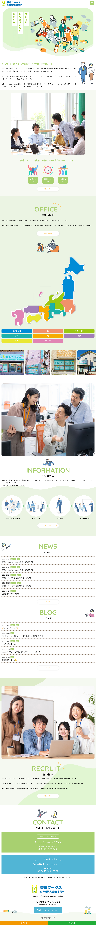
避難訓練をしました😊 (9, 660)
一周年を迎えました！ (9, 644)
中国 (79, 336)
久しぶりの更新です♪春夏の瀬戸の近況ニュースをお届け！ (21, 652)
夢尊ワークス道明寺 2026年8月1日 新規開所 (16, 578)
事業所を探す (48, 233)
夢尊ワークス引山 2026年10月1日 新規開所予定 (17, 562)
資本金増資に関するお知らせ (11, 594)
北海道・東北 (17, 331)
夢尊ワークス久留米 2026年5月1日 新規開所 (16, 586)
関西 (48, 336)
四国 (16, 341)
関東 (48, 331)
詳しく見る (47, 189)
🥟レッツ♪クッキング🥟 (10, 628)
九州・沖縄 (47, 341)
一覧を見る (47, 602)
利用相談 (24, 923)
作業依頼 (72, 923)
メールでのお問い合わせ (50, 910)
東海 (16, 336)
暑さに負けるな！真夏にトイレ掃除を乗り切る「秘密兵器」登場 (22, 636)
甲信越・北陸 (79, 331)
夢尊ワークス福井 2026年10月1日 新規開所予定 (17, 570)
